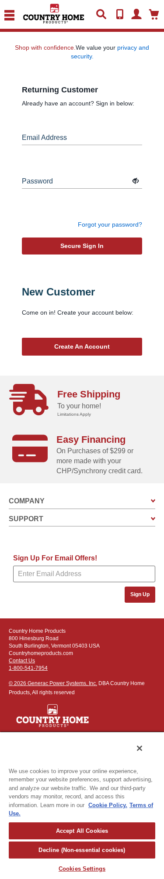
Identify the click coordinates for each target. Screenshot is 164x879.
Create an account (82, 346)
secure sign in (82, 245)
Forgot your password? (110, 224)
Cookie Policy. (107, 805)
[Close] (139, 748)
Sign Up (140, 594)
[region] (82, 805)
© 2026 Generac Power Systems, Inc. (53, 683)
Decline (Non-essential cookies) (81, 850)
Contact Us (22, 661)
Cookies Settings (82, 868)
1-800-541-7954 (28, 668)
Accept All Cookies (82, 831)
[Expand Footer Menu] (153, 501)
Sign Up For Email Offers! (55, 558)
